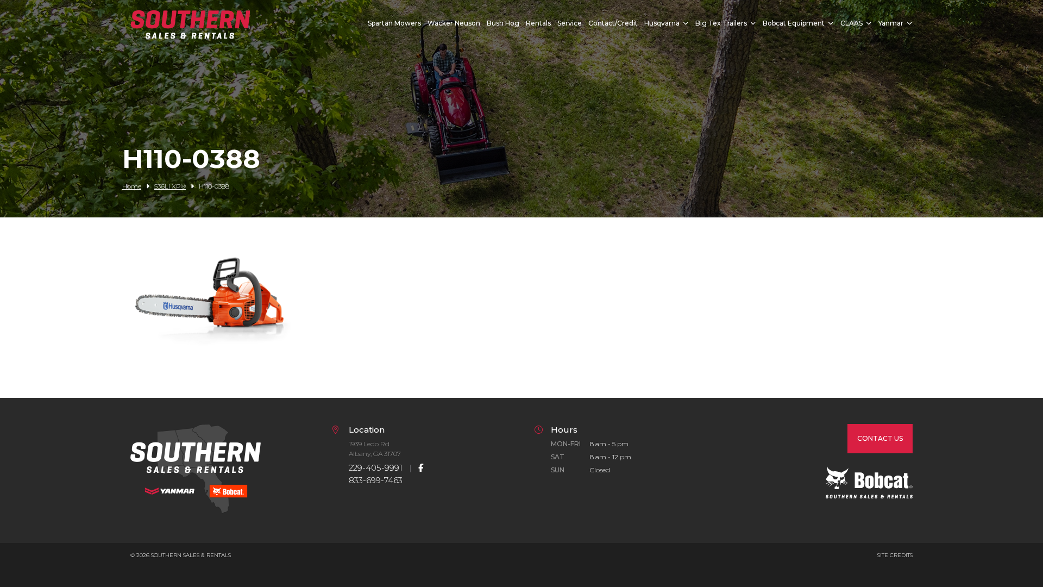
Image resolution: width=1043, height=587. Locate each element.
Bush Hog (503, 23)
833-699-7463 (376, 480)
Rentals (538, 23)
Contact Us (880, 438)
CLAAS (851, 23)
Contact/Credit (613, 23)
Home (131, 186)
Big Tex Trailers (721, 23)
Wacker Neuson (454, 23)
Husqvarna (662, 23)
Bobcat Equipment (794, 23)
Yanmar (890, 23)
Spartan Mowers (394, 23)
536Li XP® (170, 186)
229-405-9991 (376, 468)
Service (569, 23)
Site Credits (895, 555)
